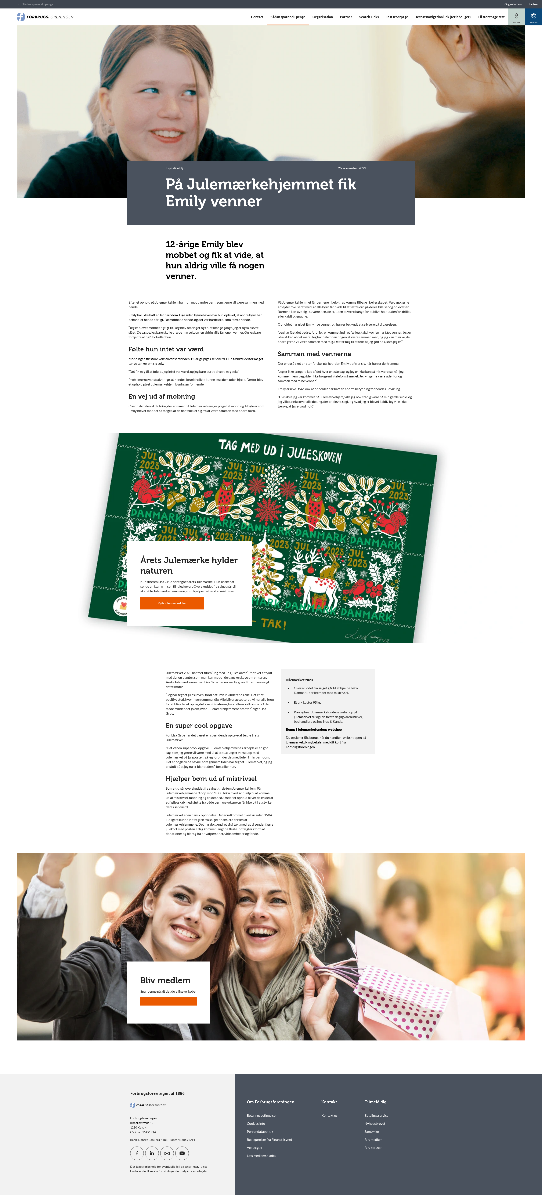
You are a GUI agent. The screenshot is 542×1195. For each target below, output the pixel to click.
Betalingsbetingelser (262, 1115)
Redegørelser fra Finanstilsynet (269, 1139)
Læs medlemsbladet (261, 1156)
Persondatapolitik (260, 1131)
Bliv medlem (373, 1139)
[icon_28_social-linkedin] (152, 1153)
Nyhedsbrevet (375, 1123)
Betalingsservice (376, 1115)
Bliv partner (373, 1147)
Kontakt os (329, 1115)
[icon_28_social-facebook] (137, 1153)
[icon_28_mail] (167, 1153)
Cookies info (256, 1123)
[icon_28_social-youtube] (182, 1153)
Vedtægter (255, 1147)
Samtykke (372, 1131)
